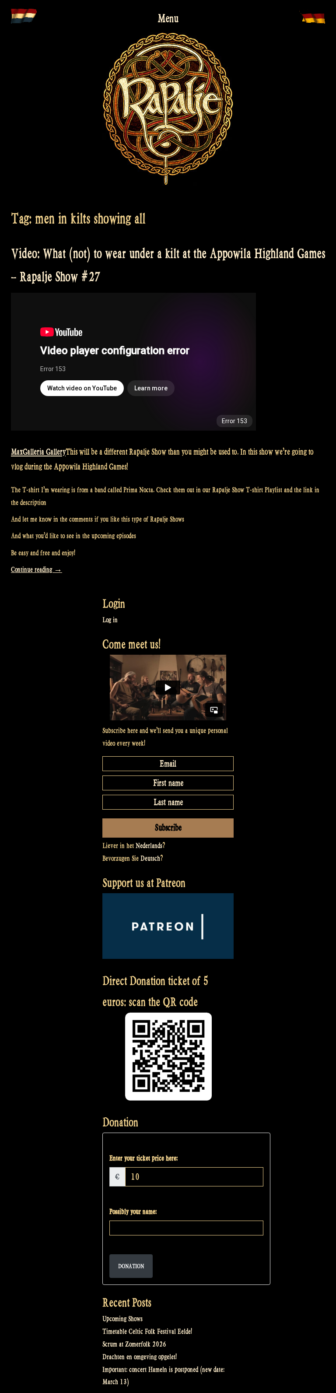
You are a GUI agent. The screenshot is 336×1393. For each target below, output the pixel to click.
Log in (110, 620)
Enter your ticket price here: (143, 1158)
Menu (168, 18)
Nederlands (149, 846)
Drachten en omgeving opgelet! (139, 1357)
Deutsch (150, 858)
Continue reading (36, 569)
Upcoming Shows (122, 1319)
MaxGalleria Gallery (38, 451)
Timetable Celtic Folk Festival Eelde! (147, 1331)
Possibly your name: (133, 1211)
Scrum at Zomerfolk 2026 (134, 1344)
